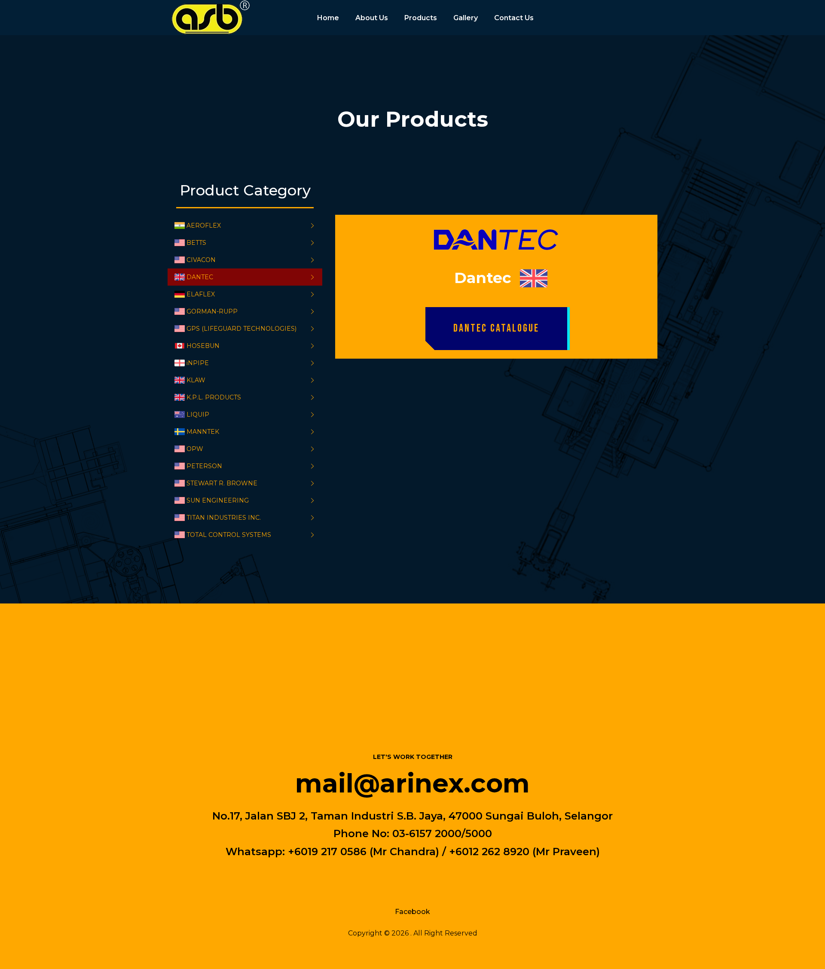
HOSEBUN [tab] (203, 346)
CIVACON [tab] (201, 260)
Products (420, 18)
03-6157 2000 (426, 833)
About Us (371, 18)
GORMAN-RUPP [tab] (212, 311)
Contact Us (514, 18)
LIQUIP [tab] (197, 414)
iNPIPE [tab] (197, 363)
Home (328, 18)
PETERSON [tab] (204, 466)
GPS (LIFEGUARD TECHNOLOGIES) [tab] (241, 328)
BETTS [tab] (196, 243)
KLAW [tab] (195, 380)
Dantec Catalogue (496, 328)
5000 (478, 833)
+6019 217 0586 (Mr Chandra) (363, 851)
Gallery (465, 18)
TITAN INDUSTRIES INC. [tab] (223, 517)
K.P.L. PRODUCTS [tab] (213, 397)
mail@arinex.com (412, 782)
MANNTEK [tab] (202, 432)
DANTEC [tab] (199, 277)
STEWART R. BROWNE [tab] (221, 483)
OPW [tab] (194, 449)
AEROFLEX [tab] (203, 225)
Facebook (412, 912)
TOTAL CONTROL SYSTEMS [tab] (228, 535)
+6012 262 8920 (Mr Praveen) (524, 851)
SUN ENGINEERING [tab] (217, 500)
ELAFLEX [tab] (200, 294)
